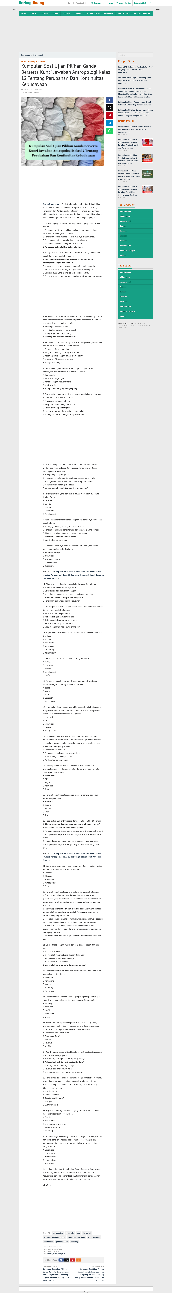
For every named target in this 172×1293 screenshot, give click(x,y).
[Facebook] (61, 1260)
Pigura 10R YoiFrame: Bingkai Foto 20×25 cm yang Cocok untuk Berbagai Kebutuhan (135, 70)
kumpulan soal (125, 221)
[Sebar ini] (109, 100)
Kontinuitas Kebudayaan (54, 1237)
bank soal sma (125, 246)
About (144, 323)
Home (137, 323)
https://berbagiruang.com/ (57, 1254)
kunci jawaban (94, 1237)
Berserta (70, 1233)
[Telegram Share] (109, 123)
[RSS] (78, 1260)
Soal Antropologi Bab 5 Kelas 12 (34, 61)
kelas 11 (123, 255)
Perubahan (48, 1241)
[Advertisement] (86, 33)
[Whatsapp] (109, 131)
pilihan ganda (62, 1241)
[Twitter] (66, 1260)
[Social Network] (150, 3)
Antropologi (58, 1233)
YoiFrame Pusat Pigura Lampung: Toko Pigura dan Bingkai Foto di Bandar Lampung (134, 80)
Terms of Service (142, 326)
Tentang (74, 1241)
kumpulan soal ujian (76, 1237)
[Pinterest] (72, 1260)
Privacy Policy (130, 326)
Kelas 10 (123, 241)
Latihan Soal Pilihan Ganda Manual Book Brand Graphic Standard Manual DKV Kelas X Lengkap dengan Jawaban (135, 113)
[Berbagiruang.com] (31, 3)
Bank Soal (123, 236)
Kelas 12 (87, 1233)
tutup (14, 9)
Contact (120, 326)
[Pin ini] (109, 115)
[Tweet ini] (109, 107)
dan (78, 1233)
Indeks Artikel (122, 328)
